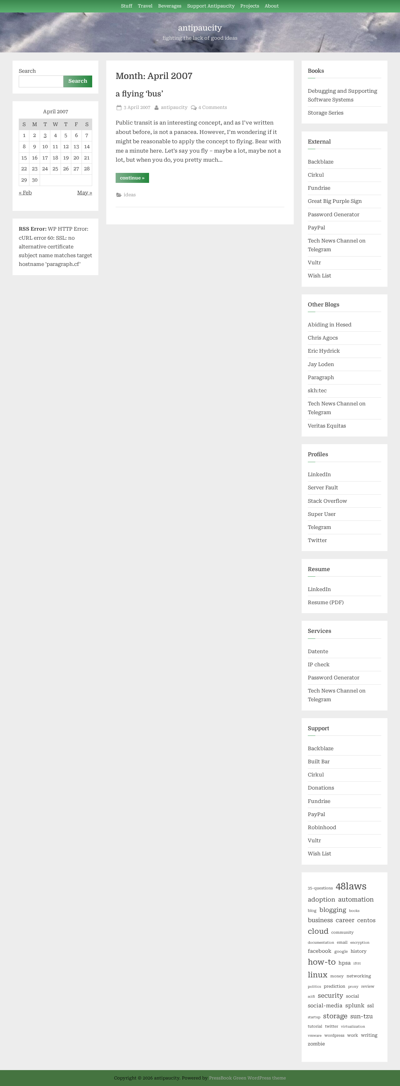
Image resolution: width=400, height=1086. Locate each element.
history (359, 951)
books (354, 911)
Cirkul (316, 175)
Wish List (319, 276)
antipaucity (200, 27)
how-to (322, 962)
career (345, 920)
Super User (322, 514)
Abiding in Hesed (330, 325)
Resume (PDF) (326, 602)
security (330, 995)
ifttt (357, 963)
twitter (331, 1026)
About (272, 6)
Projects (249, 6)
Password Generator (333, 215)
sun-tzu (361, 1016)
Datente (318, 651)
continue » (134, 179)
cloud (318, 931)
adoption (321, 899)
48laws (351, 886)
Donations (321, 788)
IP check (319, 665)
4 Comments (212, 107)
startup (314, 1017)
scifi (311, 997)
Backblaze (320, 162)
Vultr (314, 263)
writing (369, 1035)
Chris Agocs (323, 338)
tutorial (315, 1026)
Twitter (317, 540)
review (367, 986)
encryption (359, 943)
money (337, 976)
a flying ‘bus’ (139, 94)
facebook (320, 951)
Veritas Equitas (327, 426)
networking (359, 976)
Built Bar (319, 762)
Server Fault (323, 488)
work (352, 1035)
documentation (321, 943)
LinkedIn (319, 474)
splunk (354, 1005)
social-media (325, 1006)
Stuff (126, 6)
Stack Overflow (327, 501)
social (352, 996)
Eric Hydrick (324, 351)
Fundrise (319, 188)
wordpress (334, 1035)
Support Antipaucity (211, 6)
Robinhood (322, 827)
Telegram (319, 527)
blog (312, 910)
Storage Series (325, 113)
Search (27, 71)
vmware (315, 1036)
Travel (145, 6)
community (342, 932)
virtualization (353, 1027)
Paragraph (321, 377)
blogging (332, 910)
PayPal (316, 228)
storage (335, 1016)
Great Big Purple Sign (335, 201)
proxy (353, 987)
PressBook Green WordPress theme (247, 1077)
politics (314, 987)
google (341, 951)
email (342, 942)
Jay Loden (321, 364)
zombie (316, 1044)
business (320, 920)
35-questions (320, 888)
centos (366, 920)
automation (356, 899)
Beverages (169, 6)
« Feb (25, 193)
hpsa (344, 963)
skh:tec (317, 391)
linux (318, 975)
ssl (370, 1006)
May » (84, 193)
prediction (334, 986)
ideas (130, 195)
